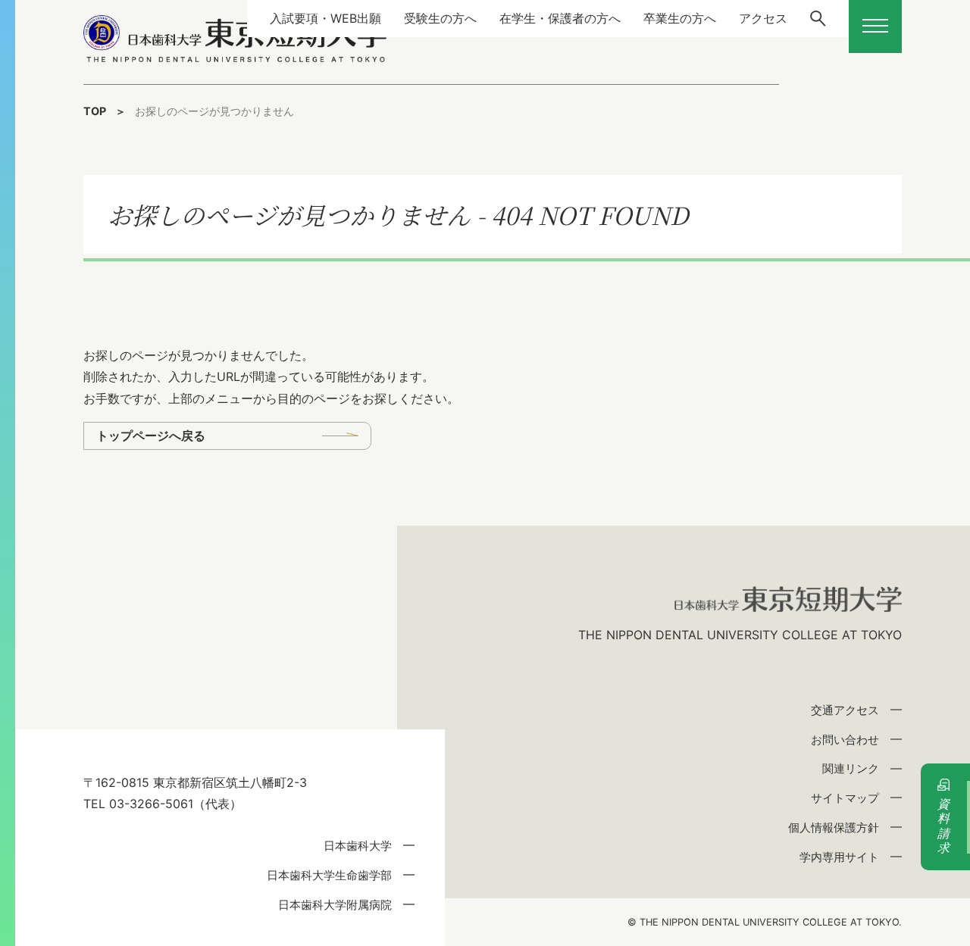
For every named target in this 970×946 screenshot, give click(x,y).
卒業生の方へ (679, 18)
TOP (94, 111)
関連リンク (850, 768)
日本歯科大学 (358, 845)
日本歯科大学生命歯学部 (329, 875)
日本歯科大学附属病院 (335, 905)
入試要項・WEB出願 (325, 18)
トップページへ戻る (150, 435)
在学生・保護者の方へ (560, 18)
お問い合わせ (845, 739)
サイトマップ (845, 798)
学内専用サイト (839, 857)
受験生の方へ (440, 18)
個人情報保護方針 (833, 827)
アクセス (763, 18)
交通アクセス (845, 710)
